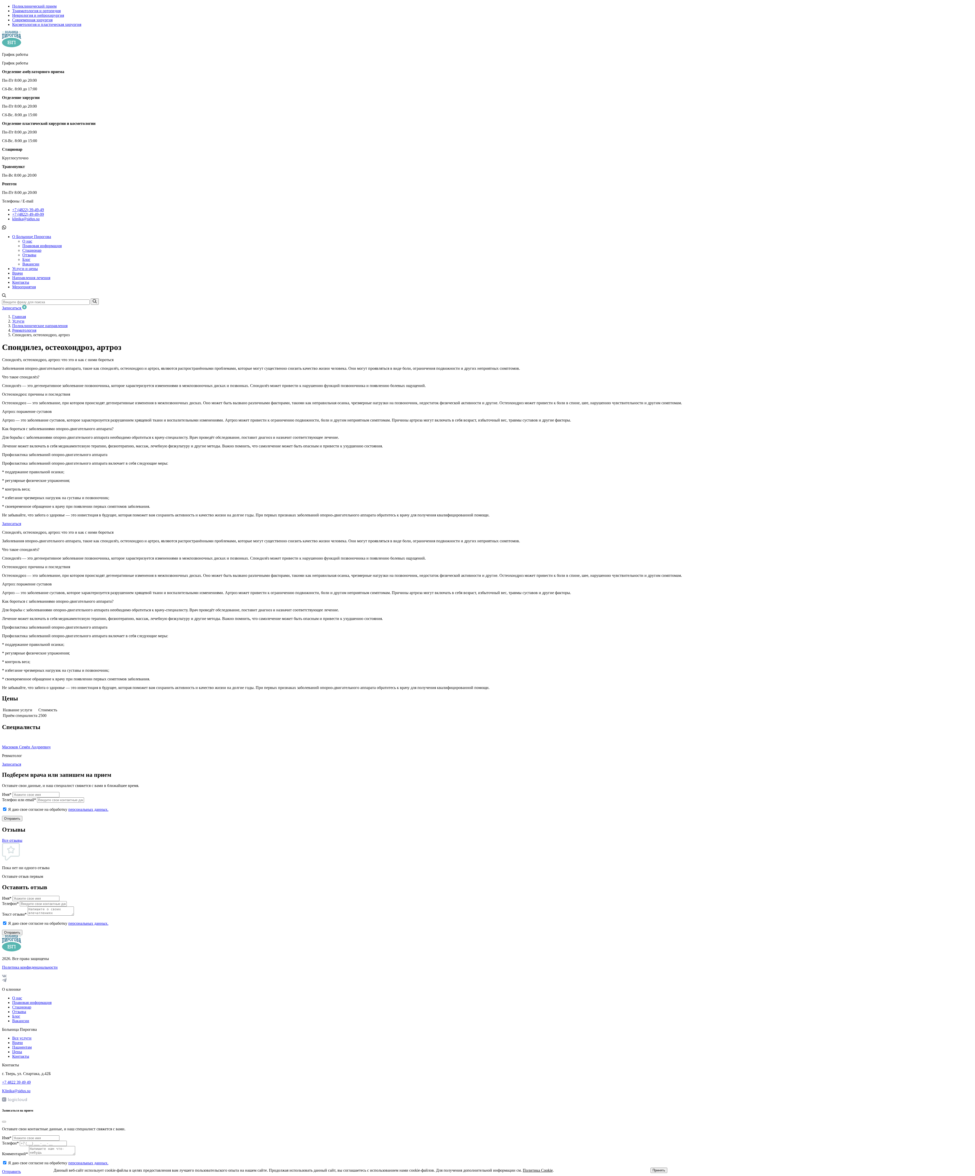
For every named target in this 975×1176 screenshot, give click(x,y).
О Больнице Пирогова (31, 236)
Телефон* (10, 903)
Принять (659, 1170)
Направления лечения (31, 278)
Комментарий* (15, 1154)
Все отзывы (12, 840)
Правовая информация (42, 246)
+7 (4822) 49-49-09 (28, 214)
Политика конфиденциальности (30, 967)
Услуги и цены (25, 268)
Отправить (12, 818)
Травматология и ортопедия (36, 11)
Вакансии (30, 264)
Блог (26, 259)
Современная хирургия (32, 20)
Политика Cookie (538, 1170)
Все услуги (21, 1038)
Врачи (17, 273)
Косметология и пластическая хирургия (46, 24)
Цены (17, 1052)
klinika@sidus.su (26, 219)
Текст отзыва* (14, 914)
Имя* (6, 794)
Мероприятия (24, 287)
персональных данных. (88, 809)
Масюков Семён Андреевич (26, 747)
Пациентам (22, 1047)
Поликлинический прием (34, 6)
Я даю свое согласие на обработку (58, 809)
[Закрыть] (4, 1121)
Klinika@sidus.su (16, 1091)
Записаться (12, 308)
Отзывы (29, 255)
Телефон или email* (19, 800)
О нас (27, 241)
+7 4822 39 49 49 (16, 1082)
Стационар (31, 250)
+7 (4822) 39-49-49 (28, 210)
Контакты (20, 282)
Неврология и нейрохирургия (38, 15)
